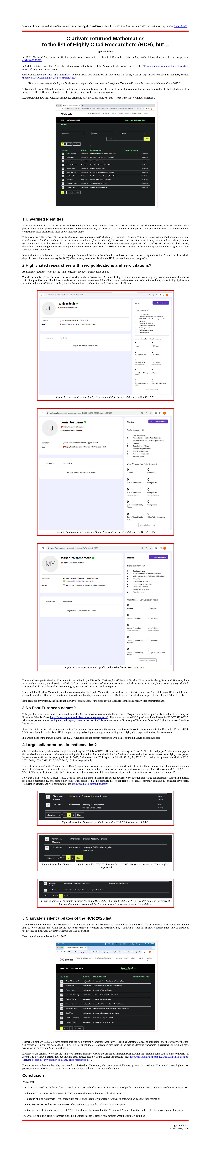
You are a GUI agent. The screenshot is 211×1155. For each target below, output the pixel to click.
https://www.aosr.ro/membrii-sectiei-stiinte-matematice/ (79, 717)
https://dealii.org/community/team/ (90, 783)
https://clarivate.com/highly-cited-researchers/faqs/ (49, 77)
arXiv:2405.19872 (32, 60)
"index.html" (180, 26)
